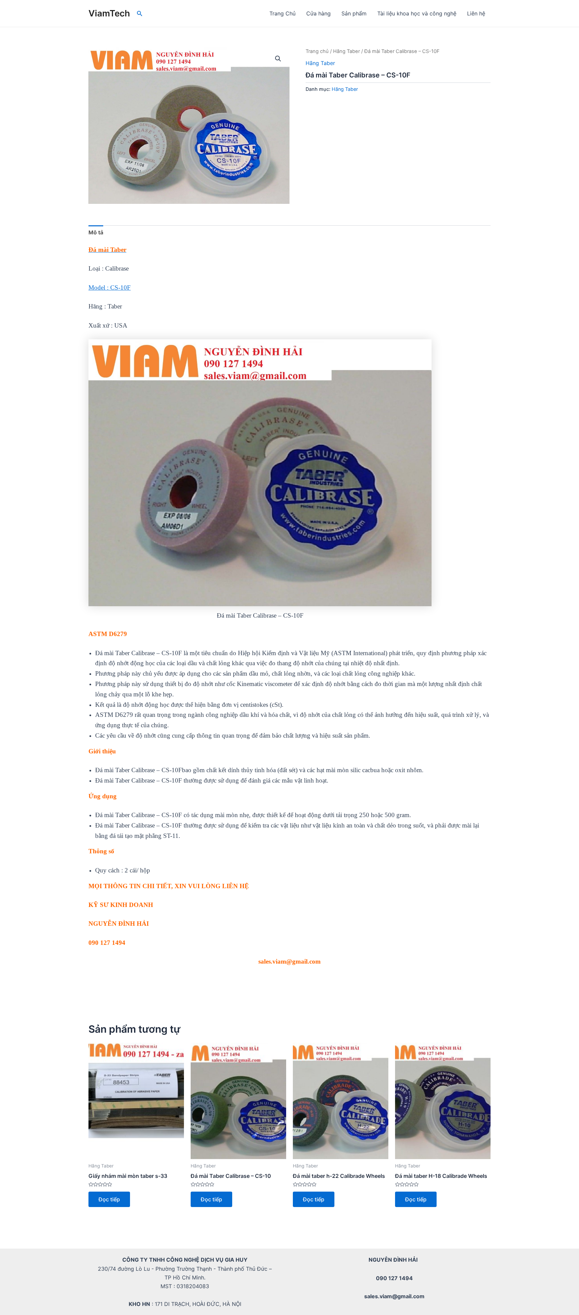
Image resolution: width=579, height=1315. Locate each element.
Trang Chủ (282, 13)
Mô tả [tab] (95, 232)
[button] (278, 59)
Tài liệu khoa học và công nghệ (416, 13)
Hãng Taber (346, 51)
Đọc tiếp (109, 1199)
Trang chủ (317, 51)
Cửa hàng (318, 13)
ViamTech (109, 13)
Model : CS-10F (109, 287)
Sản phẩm (354, 13)
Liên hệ (476, 13)
